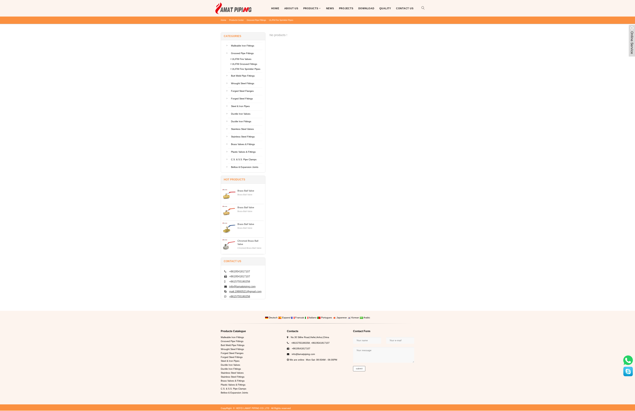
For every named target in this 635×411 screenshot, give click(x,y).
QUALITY (385, 8)
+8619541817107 (320, 343)
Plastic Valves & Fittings (243, 152)
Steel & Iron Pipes (240, 106)
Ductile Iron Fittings (241, 121)
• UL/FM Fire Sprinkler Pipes (245, 69)
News (330, 8)
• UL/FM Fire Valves (241, 59)
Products (310, 8)
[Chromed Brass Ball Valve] (229, 245)
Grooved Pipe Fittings (256, 20)
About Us (291, 8)
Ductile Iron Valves (240, 113)
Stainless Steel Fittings (243, 136)
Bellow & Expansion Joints (244, 167)
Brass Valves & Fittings (243, 144)
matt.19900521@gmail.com (245, 291)
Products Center (236, 20)
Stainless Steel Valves (242, 129)
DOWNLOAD (366, 8)
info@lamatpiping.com (242, 286)
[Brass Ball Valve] (229, 195)
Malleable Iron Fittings (242, 45)
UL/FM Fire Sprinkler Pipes (281, 20)
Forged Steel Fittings (242, 98)
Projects (346, 8)
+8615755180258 (239, 296)
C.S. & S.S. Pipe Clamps (243, 159)
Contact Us (405, 8)
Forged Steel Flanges (242, 91)
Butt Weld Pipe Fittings (243, 75)
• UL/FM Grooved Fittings (244, 64)
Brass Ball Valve (245, 190)
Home (275, 8)
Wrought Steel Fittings (242, 83)
